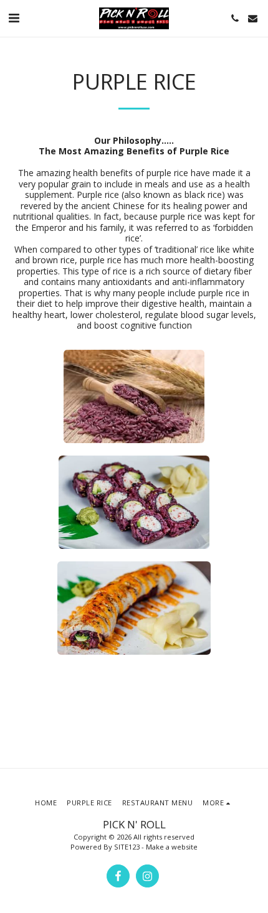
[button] (13, 17)
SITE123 (127, 846)
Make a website (172, 846)
